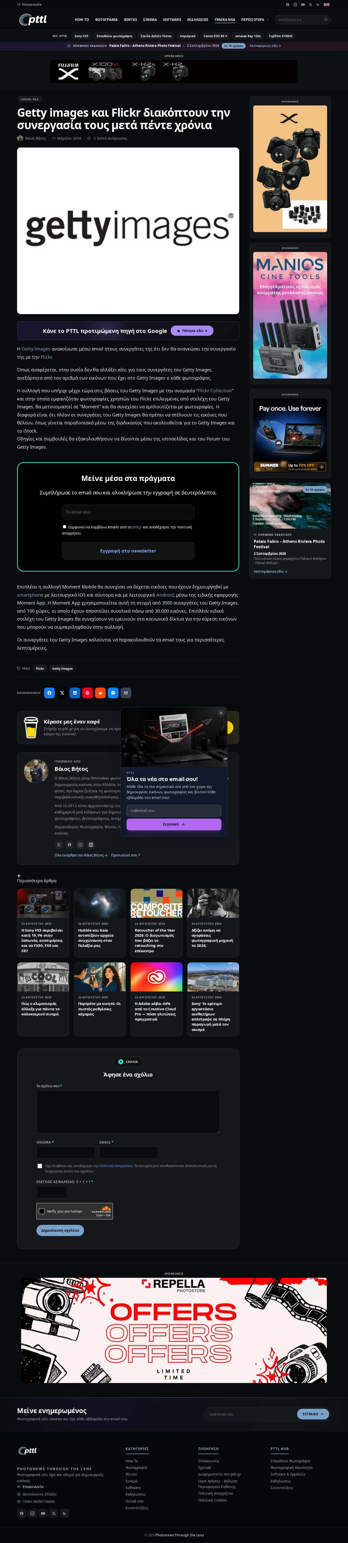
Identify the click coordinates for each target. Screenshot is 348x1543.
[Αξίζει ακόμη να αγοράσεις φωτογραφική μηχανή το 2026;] (213, 903)
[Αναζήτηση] (326, 19)
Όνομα (45, 1142)
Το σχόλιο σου (49, 1086)
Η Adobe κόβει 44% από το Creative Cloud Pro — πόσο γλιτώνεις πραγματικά (155, 1011)
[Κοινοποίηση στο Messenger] (113, 693)
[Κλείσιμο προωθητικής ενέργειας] (221, 713)
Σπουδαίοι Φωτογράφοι (290, 1460)
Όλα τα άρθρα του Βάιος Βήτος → (81, 855)
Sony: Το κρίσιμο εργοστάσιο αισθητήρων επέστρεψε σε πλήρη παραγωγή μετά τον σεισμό (211, 1016)
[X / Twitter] (59, 844)
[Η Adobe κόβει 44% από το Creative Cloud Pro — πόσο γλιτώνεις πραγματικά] (156, 976)
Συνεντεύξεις (137, 1507)
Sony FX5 (81, 36)
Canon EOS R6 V (215, 36)
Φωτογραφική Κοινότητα (291, 1467)
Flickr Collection (215, 390)
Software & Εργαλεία (288, 1474)
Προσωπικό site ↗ (126, 855)
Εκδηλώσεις (198, 19)
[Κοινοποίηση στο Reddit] (100, 693)
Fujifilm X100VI (280, 36)
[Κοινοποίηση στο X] (62, 693)
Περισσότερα (252, 19)
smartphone (30, 595)
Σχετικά (204, 1467)
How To (82, 19)
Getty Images (36, 349)
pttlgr (137, 527)
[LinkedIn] (91, 844)
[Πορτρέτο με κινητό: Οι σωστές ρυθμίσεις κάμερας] (100, 976)
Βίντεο (130, 19)
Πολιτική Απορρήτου (115, 1165)
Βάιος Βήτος (35, 138)
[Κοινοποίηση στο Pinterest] (87, 693)
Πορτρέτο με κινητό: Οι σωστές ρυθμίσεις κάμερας (99, 1008)
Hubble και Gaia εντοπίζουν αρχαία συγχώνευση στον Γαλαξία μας (96, 938)
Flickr (46, 357)
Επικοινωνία (33, 1486)
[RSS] (318, 4)
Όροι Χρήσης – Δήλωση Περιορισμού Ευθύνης (217, 1484)
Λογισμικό (187, 36)
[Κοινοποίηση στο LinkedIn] (75, 693)
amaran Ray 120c (248, 36)
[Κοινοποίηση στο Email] (126, 693)
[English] (326, 4)
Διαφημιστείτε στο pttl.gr (219, 1474)
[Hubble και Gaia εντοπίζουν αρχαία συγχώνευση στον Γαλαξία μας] (100, 903)
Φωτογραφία (106, 19)
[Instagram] (295, 4)
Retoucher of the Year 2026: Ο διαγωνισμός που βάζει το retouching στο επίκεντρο (155, 940)
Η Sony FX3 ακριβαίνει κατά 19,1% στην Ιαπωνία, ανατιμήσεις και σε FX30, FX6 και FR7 (42, 940)
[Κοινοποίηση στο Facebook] (49, 693)
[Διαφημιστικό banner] (174, 71)
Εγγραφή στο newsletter (128, 551)
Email (106, 1142)
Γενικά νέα (225, 19)
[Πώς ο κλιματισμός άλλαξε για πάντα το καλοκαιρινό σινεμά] (43, 976)
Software (172, 19)
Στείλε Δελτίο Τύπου (156, 36)
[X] (310, 4)
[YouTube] (302, 4)
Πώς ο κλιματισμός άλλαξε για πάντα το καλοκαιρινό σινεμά (40, 1008)
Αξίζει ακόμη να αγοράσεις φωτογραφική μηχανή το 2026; (212, 938)
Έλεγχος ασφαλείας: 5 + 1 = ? (64, 1181)
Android (164, 595)
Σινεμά (150, 19)
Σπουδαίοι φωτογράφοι (114, 36)
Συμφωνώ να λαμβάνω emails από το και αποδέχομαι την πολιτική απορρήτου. (127, 530)
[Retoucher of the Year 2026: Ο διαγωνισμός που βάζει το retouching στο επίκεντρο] (156, 903)
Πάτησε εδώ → (195, 330)
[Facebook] (287, 4)
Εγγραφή (310, 1414)
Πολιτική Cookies (212, 1500)
